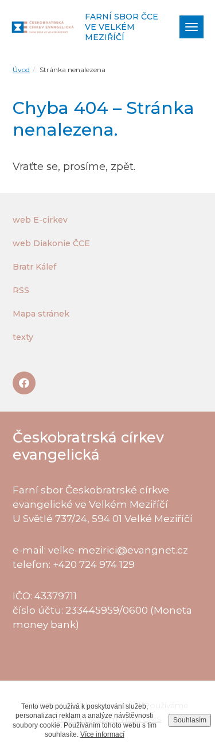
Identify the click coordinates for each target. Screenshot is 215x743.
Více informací (102, 734)
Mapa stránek (41, 314)
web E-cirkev (40, 220)
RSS (21, 290)
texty (23, 337)
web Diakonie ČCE (51, 243)
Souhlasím (189, 720)
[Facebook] (24, 383)
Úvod (21, 69)
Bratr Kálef (34, 267)
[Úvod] (43, 27)
